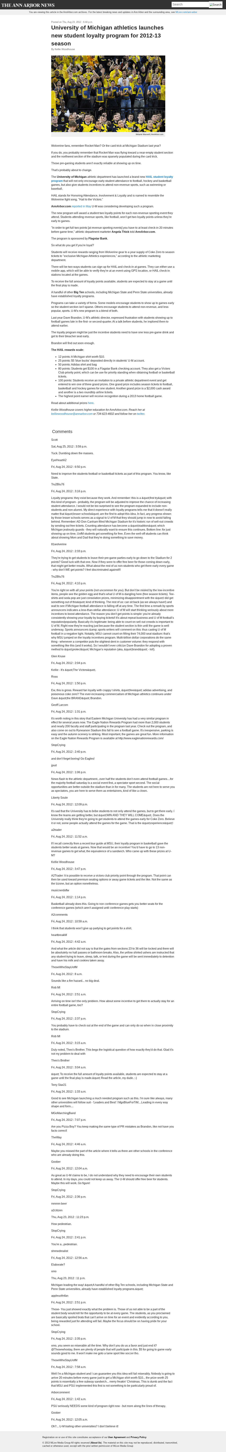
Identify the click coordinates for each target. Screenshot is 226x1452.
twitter (140, 413)
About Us (96, 1442)
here (91, 403)
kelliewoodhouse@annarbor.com (72, 413)
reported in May (81, 206)
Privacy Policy (138, 1437)
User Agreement (117, 1437)
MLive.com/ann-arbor (186, 12)
